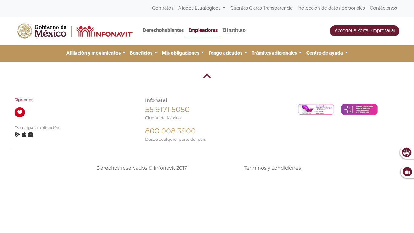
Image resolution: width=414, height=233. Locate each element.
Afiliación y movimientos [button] (94, 53)
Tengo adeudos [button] (226, 53)
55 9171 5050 (167, 109)
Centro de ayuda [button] (325, 53)
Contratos (162, 8)
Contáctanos (383, 8)
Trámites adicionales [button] (275, 53)
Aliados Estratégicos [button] (200, 8)
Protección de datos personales (331, 8)
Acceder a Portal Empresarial (365, 31)
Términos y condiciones (272, 168)
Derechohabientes (163, 30)
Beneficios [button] (141, 53)
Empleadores (203, 30)
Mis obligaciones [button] (181, 53)
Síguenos (24, 99)
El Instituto (234, 30)
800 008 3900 (170, 131)
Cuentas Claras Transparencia (261, 8)
